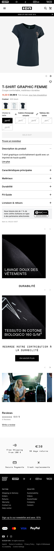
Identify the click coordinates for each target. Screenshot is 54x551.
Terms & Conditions (15, 544)
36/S (20, 120)
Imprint (4, 544)
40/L (47, 120)
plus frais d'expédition (38, 95)
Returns (5, 499)
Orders (5, 496)
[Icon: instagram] (11, 536)
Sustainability (32, 493)
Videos (30, 496)
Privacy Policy (29, 544)
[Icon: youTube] (3, 536)
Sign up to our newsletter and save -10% (21, 517)
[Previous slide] (45, 229)
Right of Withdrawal (43, 544)
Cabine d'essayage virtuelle (26, 114)
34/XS (7, 120)
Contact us (6, 505)
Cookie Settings (18, 547)
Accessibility (6, 547)
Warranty (5, 502)
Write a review (8, 424)
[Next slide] (50, 229)
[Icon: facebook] (7, 536)
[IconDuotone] (17, 2)
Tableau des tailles (44, 114)
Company (31, 502)
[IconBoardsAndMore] (5, 479)
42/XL (7, 127)
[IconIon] (5, 2)
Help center (7, 508)
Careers (30, 505)
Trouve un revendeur (11, 141)
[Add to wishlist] (50, 81)
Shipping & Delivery (10, 493)
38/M (33, 120)
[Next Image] (50, 76)
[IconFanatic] (25, 2)
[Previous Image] (46, 76)
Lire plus (6, 161)
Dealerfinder (32, 499)
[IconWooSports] (49, 2)
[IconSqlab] (36, 2)
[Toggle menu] (4, 8)
